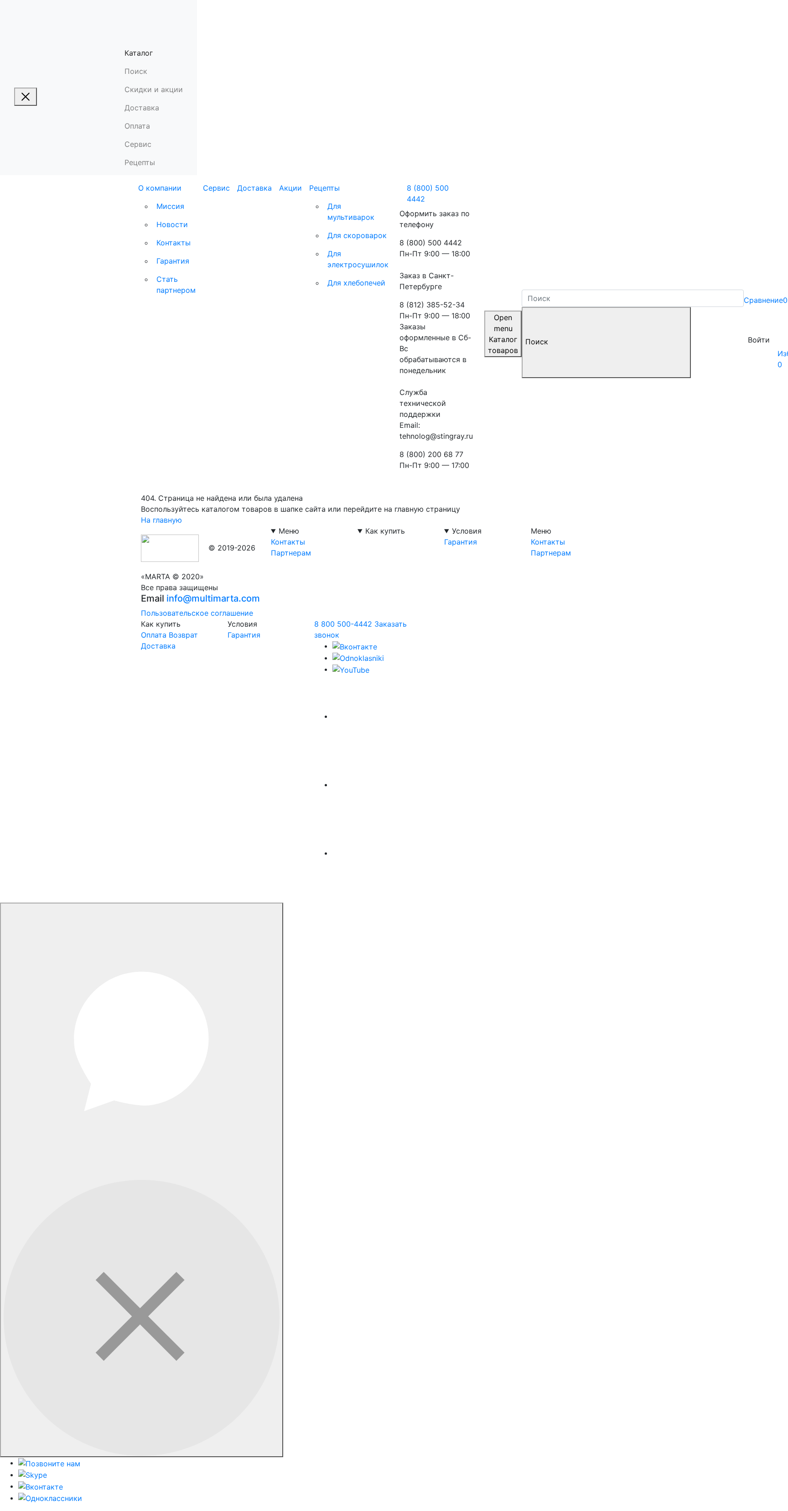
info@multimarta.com (213, 598)
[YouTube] (350, 669)
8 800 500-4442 (343, 623)
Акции (290, 187)
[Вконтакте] (354, 645)
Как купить (385, 530)
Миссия (170, 206)
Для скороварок (357, 235)
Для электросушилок (358, 259)
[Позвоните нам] (49, 1462)
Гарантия (172, 260)
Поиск (135, 71)
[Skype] (32, 1474)
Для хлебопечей (356, 282)
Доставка (141, 107)
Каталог (138, 52)
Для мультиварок (350, 212)
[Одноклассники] (50, 1497)
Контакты (173, 242)
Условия (467, 530)
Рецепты (139, 162)
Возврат (183, 634)
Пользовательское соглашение (197, 613)
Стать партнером (176, 285)
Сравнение (766, 300)
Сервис (137, 144)
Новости (172, 224)
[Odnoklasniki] (358, 657)
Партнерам (291, 552)
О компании (159, 187)
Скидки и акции (153, 89)
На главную (161, 519)
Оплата (137, 125)
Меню (289, 530)
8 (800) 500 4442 (428, 193)
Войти (759, 339)
